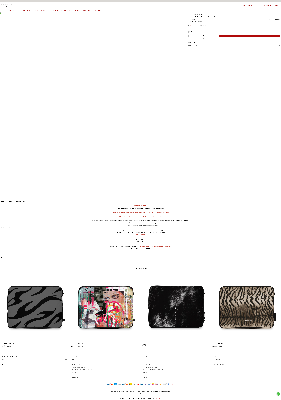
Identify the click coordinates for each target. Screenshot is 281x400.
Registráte (269, 5)
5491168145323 (217, 359)
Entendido (158, 398)
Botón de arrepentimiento (164, 391)
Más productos (86, 10)
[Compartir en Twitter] (5, 257)
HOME (2, 10)
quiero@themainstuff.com (219, 362)
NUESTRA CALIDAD (97, 10)
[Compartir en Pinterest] (8, 257)
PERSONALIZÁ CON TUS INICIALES (40, 10)
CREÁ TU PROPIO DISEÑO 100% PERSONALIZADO (62, 10)
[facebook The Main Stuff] (6, 364)
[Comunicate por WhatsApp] (278, 394)
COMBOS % (78, 10)
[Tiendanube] (140, 394)
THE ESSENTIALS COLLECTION (12, 10)
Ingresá (264, 5)
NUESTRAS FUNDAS (26, 10)
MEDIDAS (190, 29)
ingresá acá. (156, 391)
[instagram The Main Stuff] (2, 364)
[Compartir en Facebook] (1, 257)
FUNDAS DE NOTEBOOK (195, 14)
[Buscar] (257, 5)
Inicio (189, 14)
